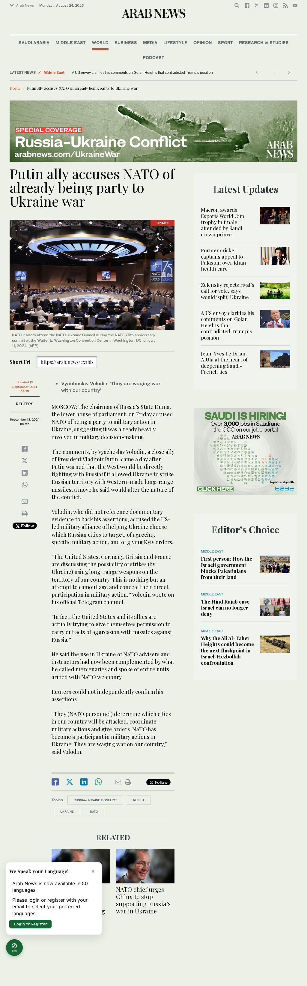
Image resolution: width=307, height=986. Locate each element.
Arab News (25, 5)
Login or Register (30, 924)
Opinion (202, 42)
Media (150, 42)
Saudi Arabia (34, 42)
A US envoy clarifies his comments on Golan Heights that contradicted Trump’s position (142, 72)
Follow (27, 525)
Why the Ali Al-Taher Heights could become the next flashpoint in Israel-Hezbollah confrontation (227, 650)
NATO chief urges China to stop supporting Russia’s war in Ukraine (143, 900)
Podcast (153, 57)
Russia (139, 800)
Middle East (70, 42)
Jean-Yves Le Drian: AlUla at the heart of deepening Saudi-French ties (224, 362)
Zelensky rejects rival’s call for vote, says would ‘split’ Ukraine (227, 290)
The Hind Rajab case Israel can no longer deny (225, 607)
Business (126, 42)
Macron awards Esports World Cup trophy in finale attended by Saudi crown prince (222, 222)
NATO (94, 811)
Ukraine (67, 811)
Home (15, 88)
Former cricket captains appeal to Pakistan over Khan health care (223, 259)
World (100, 42)
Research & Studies (264, 42)
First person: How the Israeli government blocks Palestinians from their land (226, 567)
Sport (225, 42)
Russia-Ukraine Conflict (95, 800)
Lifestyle (175, 42)
